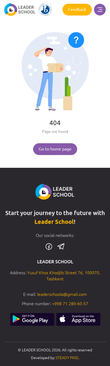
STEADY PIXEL (67, 358)
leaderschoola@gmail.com (62, 294)
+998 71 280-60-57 (70, 303)
